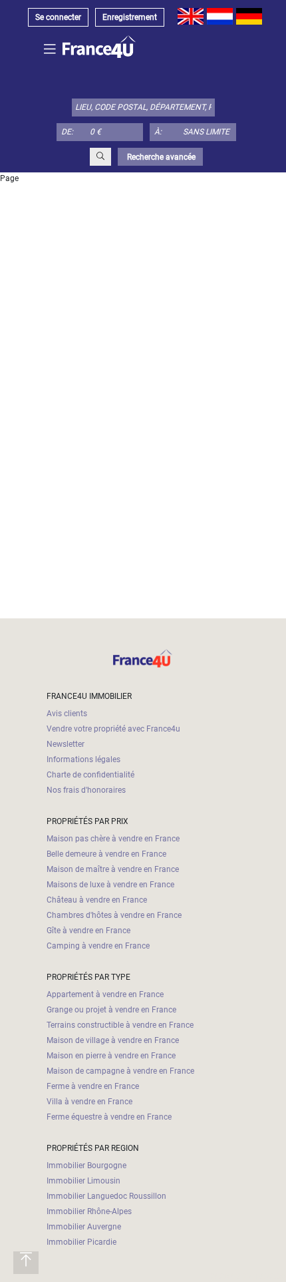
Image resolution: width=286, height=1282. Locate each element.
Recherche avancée (160, 157)
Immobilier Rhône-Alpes (89, 1211)
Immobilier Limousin (83, 1180)
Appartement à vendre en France (105, 994)
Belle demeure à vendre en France (106, 854)
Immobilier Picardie (81, 1242)
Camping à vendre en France (98, 946)
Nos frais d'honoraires (86, 790)
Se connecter (58, 17)
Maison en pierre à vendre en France (111, 1055)
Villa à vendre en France (89, 1101)
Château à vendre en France (97, 900)
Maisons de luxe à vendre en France (110, 884)
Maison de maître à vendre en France (113, 869)
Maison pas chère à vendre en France (113, 838)
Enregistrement (129, 17)
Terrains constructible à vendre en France (120, 1025)
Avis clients (67, 713)
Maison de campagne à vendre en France (120, 1071)
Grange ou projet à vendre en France (111, 1009)
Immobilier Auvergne (84, 1226)
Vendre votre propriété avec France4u (113, 729)
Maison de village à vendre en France (113, 1040)
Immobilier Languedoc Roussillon (106, 1196)
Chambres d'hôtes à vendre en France (114, 915)
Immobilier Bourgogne (86, 1165)
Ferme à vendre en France (93, 1086)
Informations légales (83, 759)
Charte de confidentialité (90, 774)
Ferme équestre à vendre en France (109, 1117)
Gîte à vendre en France (88, 930)
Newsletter (65, 744)
